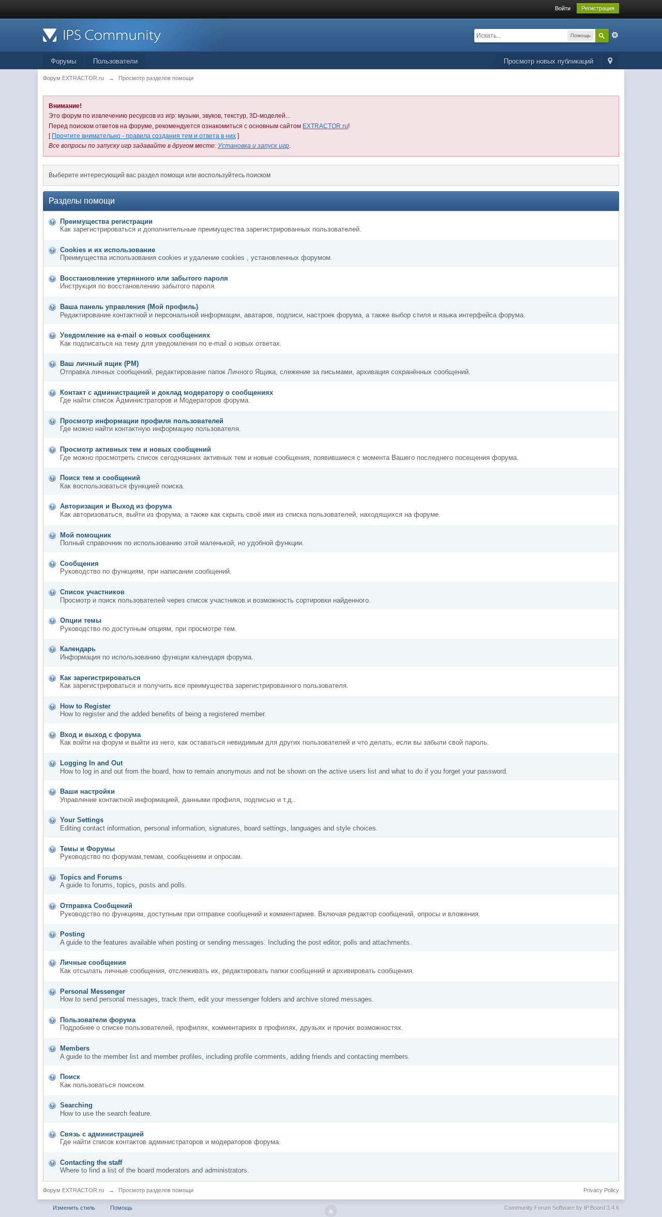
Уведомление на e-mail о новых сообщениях (135, 335)
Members (74, 1048)
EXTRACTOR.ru (325, 126)
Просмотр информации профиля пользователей (141, 421)
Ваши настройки (87, 791)
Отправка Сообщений (96, 906)
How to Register (85, 706)
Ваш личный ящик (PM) (99, 363)
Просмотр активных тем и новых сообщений (135, 449)
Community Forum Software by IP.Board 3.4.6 (561, 1208)
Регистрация (597, 8)
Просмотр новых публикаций (548, 61)
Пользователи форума (98, 1020)
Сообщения (79, 563)
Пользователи (115, 61)
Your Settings (81, 820)
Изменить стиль (74, 1208)
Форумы (63, 61)
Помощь (121, 1208)
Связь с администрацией (102, 1134)
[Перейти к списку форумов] (135, 34)
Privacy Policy (601, 1190)
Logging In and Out (91, 763)
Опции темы (80, 620)
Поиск (70, 1077)
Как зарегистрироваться (100, 678)
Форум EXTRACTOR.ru (73, 1190)
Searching (76, 1105)
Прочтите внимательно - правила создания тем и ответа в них (144, 136)
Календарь (78, 649)
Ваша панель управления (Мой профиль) (129, 307)
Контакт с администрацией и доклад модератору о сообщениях (166, 392)
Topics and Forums (91, 877)
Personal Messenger (92, 991)
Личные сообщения (93, 962)
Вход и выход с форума (100, 734)
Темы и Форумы (87, 849)
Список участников (92, 592)
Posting (72, 934)
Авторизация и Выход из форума (116, 506)
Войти (562, 8)
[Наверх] (331, 1211)
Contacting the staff (91, 1162)
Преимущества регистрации (106, 221)
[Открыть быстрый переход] (610, 61)
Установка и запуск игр (253, 145)
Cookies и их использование (107, 250)
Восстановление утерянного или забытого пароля (144, 278)
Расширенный (615, 35)
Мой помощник (85, 535)
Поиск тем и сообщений (100, 478)
